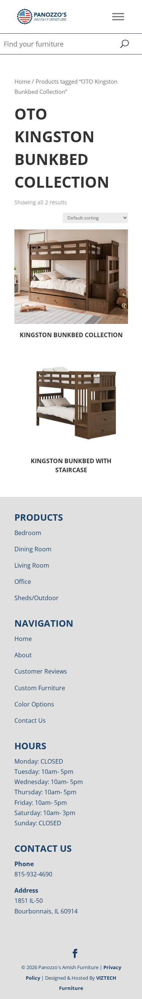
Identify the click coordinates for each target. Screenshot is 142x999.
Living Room (31, 565)
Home (22, 81)
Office (22, 581)
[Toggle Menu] (118, 16)
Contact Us (30, 720)
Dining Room (32, 549)
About (23, 655)
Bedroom (27, 533)
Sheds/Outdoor (36, 598)
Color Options (34, 704)
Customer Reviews (40, 671)
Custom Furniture (39, 688)
